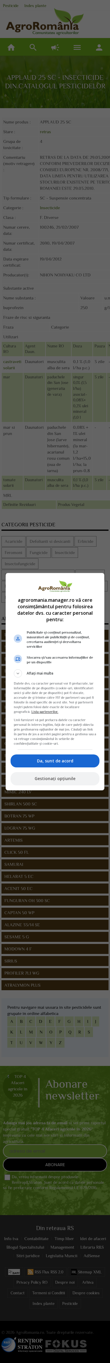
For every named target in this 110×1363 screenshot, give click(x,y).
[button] (55, 673)
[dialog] (55, 681)
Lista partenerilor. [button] (44, 712)
